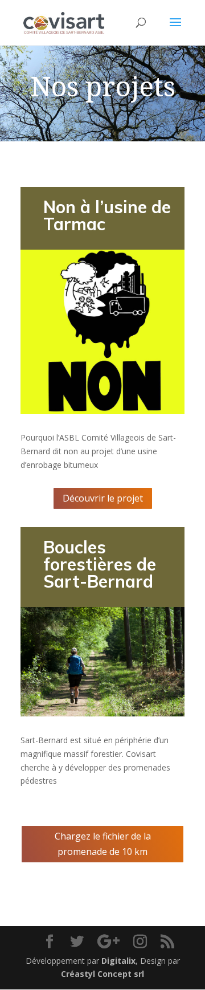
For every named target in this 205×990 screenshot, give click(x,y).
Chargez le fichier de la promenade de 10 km (103, 844)
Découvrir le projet (103, 498)
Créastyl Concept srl (102, 973)
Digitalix (118, 960)
